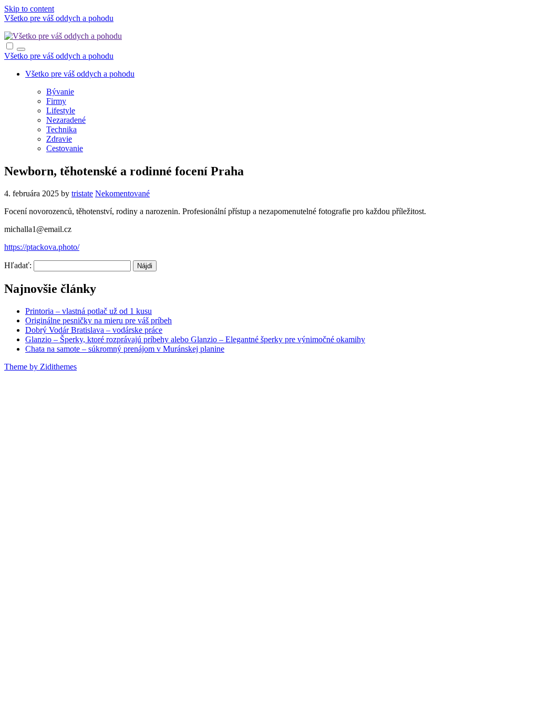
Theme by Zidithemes (40, 366)
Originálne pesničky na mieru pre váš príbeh (98, 320)
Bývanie (60, 91)
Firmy (56, 101)
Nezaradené (66, 119)
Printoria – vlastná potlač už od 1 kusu (88, 311)
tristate (82, 193)
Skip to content (29, 8)
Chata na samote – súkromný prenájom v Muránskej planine (124, 348)
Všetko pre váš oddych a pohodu (58, 18)
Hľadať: (18, 265)
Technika (61, 129)
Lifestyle (60, 110)
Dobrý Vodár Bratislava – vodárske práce (93, 329)
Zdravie (59, 138)
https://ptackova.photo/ (41, 246)
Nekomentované (122, 193)
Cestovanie (64, 148)
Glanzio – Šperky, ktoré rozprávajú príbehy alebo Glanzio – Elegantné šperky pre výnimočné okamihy (195, 339)
